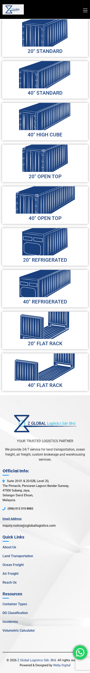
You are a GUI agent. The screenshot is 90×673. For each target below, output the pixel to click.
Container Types (15, 604)
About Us (9, 547)
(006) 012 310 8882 (20, 508)
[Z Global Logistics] (13, 9)
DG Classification (15, 613)
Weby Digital (62, 665)
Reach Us (10, 582)
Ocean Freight (13, 565)
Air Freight (10, 574)
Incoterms (10, 622)
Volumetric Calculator (19, 630)
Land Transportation (18, 556)
